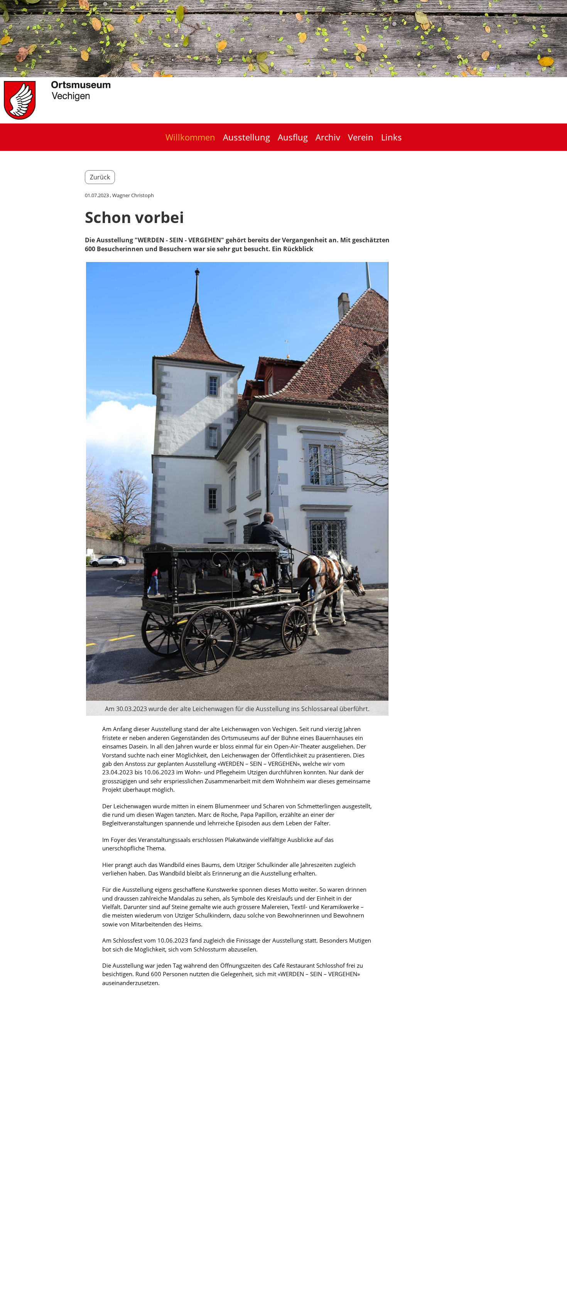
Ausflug (293, 137)
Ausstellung (246, 137)
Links (391, 137)
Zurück (100, 177)
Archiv (328, 137)
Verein (360, 137)
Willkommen (190, 137)
